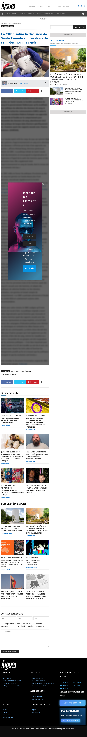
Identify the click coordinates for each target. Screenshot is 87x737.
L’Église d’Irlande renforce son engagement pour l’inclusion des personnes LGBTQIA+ (12, 490)
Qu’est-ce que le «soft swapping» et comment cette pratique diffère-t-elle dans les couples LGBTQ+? (12, 456)
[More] (41, 91)
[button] (83, 13)
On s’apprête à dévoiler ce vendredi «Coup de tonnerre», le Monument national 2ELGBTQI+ (67, 78)
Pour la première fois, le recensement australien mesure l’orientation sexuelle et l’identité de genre (12, 562)
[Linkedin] (61, 685)
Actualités (10, 23)
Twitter (78, 685)
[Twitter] (84, 6)
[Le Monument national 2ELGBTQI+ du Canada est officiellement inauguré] (12, 516)
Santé (11, 26)
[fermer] (43, 184)
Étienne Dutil (30, 535)
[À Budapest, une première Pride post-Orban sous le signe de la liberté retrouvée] (12, 581)
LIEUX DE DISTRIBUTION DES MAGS (72, 694)
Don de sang (15, 371)
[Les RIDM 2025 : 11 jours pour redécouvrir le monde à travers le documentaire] (12, 405)
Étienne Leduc (5, 569)
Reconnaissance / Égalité (9, 374)
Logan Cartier (6, 601)
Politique (28, 371)
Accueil (3, 23)
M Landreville (14, 83)
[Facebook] (78, 6)
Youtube (65, 688)
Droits (22, 371)
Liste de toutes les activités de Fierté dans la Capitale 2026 (74, 100)
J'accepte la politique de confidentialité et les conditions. (30, 255)
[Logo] (15, 6)
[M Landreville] (4, 83)
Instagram (79, 682)
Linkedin (65, 685)
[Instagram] (81, 6)
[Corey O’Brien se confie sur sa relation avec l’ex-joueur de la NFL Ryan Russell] (37, 475)
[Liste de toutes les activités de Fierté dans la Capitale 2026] (56, 101)
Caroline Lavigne (31, 567)
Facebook (65, 682)
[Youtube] (61, 688)
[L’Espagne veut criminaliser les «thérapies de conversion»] (37, 547)
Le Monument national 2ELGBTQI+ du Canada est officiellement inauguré (11, 528)
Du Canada (17, 23)
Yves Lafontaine (6, 533)
